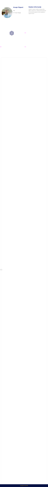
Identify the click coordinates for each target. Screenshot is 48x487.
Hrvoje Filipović (18, 7)
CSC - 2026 (27, 38)
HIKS (27, 485)
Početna (27, 35)
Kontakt (27, 40)
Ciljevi (26, 36)
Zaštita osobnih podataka (30, 41)
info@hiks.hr (5, 52)
